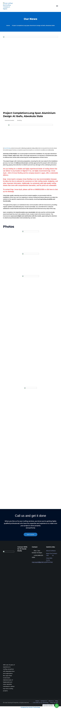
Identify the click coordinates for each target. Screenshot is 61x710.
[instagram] (24, 554)
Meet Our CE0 (49, 554)
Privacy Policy (46, 704)
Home (8, 25)
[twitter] (17, 554)
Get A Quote (30, 534)
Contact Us (54, 554)
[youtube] (22, 554)
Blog (56, 701)
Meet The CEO (54, 702)
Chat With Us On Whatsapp (40, 702)
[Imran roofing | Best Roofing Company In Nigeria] (8, 6)
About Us (49, 550)
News (54, 550)
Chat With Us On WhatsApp (49, 560)
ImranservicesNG (9, 120)
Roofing (19, 120)
